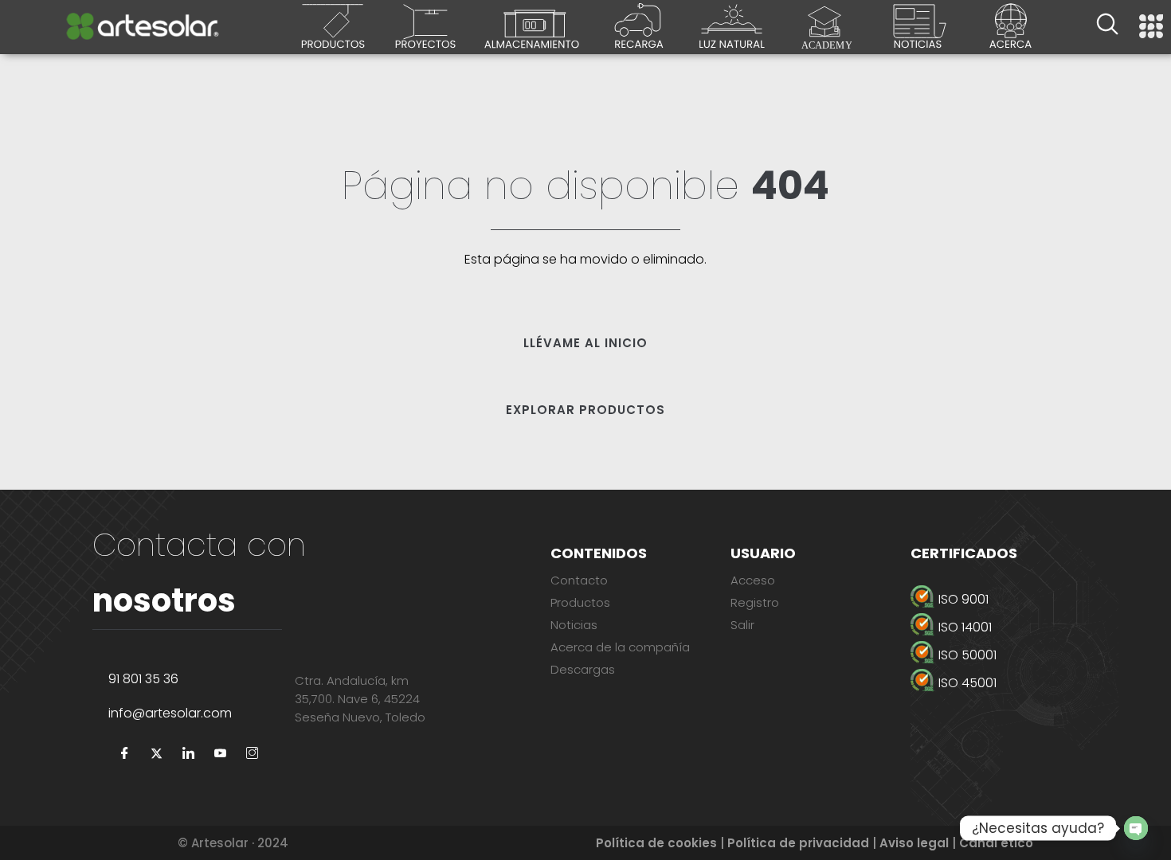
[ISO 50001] (1014, 655)
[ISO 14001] (1014, 627)
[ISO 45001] (1014, 683)
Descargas (582, 669)
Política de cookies (656, 843)
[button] (1107, 26)
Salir (742, 624)
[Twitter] (156, 754)
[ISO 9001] (1014, 599)
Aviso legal (914, 843)
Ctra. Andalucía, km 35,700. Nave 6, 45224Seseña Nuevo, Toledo (360, 698)
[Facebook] (124, 754)
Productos (580, 602)
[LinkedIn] (188, 754)
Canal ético (996, 843)
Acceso (752, 580)
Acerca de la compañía (620, 647)
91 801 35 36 (143, 679)
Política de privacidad (798, 843)
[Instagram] (252, 754)
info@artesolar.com (170, 713)
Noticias (573, 624)
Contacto (579, 580)
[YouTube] (220, 754)
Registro (754, 602)
